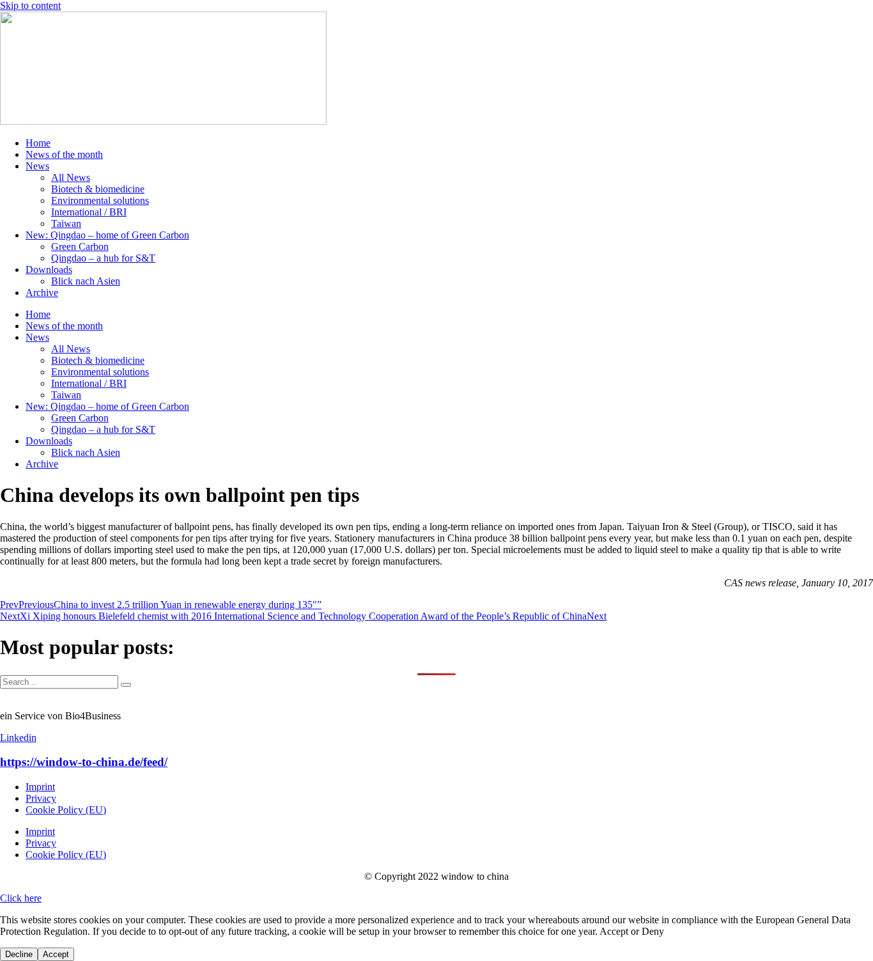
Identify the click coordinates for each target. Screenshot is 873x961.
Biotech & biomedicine (97, 189)
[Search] (126, 685)
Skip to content (30, 5)
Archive (42, 292)
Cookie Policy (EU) (66, 809)
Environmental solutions (100, 200)
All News (70, 177)
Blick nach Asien (85, 281)
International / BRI (89, 212)
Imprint (40, 786)
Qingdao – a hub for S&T (103, 258)
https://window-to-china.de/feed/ (83, 762)
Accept (56, 954)
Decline (19, 954)
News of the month (64, 154)
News (37, 165)
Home (38, 142)
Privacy (41, 798)
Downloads (49, 269)
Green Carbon (80, 246)
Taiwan (66, 223)
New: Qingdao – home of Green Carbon (107, 235)
